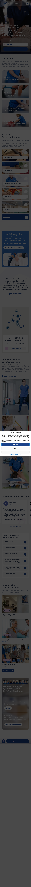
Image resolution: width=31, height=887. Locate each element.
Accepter (15, 444)
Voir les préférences (15, 452)
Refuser (15, 448)
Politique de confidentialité (15, 454)
